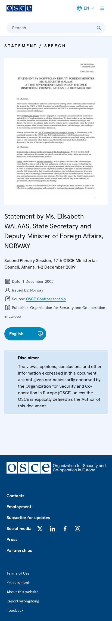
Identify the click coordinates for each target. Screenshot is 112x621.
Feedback (15, 610)
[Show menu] (102, 8)
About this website (23, 591)
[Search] (99, 27)
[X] (40, 529)
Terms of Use (18, 573)
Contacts (15, 496)
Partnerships (19, 550)
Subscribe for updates (28, 517)
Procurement (18, 582)
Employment (19, 507)
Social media (19, 528)
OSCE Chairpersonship (46, 298)
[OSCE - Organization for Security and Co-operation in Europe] (19, 8)
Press (12, 539)
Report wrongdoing (23, 601)
